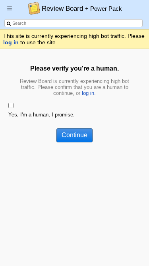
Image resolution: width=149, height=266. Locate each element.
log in (11, 42)
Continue (74, 135)
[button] (9, 11)
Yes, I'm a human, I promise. (41, 115)
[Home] (32, 8)
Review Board (82, 8)
